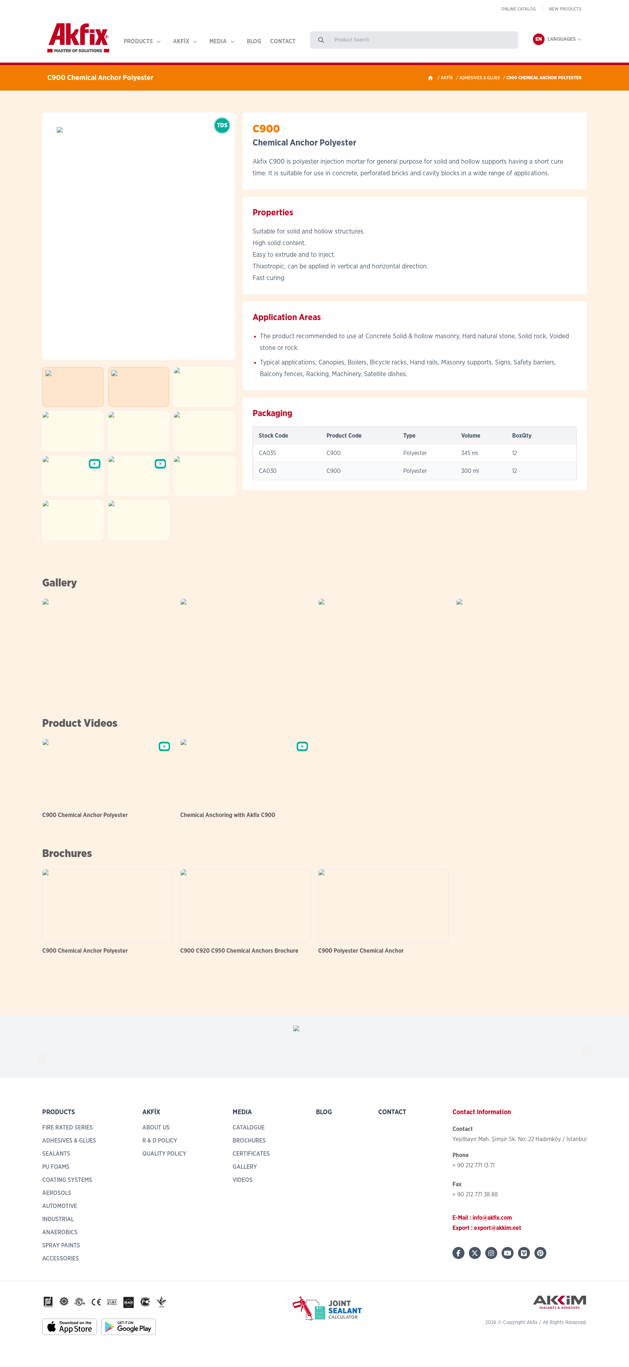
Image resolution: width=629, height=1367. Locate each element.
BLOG (254, 41)
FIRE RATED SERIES (67, 1128)
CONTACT (283, 41)
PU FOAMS (56, 1167)
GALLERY (245, 1167)
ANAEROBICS (60, 1232)
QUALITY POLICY (164, 1154)
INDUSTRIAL (58, 1219)
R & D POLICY (159, 1141)
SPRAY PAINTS (61, 1245)
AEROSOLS (56, 1193)
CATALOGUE (249, 1128)
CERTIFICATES (251, 1154)
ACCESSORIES (60, 1259)
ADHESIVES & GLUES (479, 78)
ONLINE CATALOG (518, 9)
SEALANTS (56, 1154)
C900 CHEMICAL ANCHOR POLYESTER (544, 78)
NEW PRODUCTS (565, 9)
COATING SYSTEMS (67, 1180)
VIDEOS (243, 1180)
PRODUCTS (138, 41)
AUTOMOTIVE (59, 1206)
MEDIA (218, 41)
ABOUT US (156, 1128)
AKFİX (181, 41)
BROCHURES (249, 1141)
